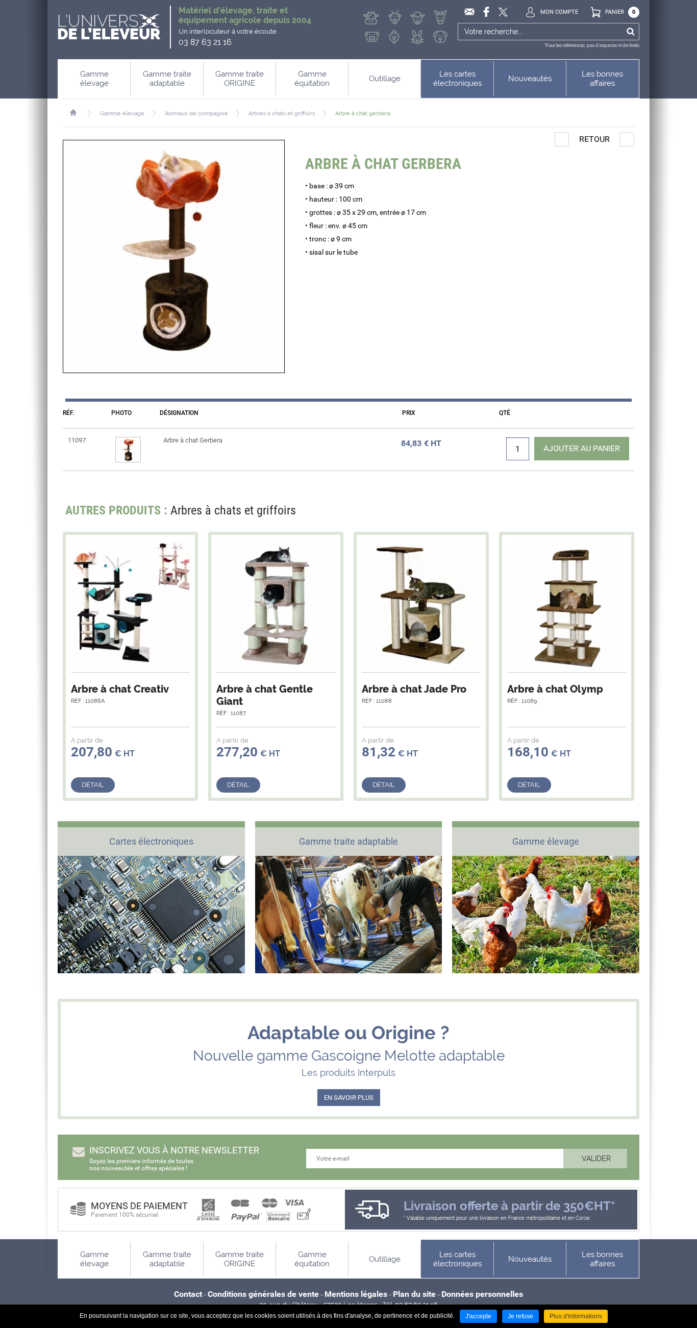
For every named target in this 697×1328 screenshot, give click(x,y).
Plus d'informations (576, 1316)
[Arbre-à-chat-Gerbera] (173, 256)
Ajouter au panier (581, 448)
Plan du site (414, 1294)
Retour (594, 139)
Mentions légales (356, 1294)
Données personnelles (482, 1294)
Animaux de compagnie (196, 113)
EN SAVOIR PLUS (349, 1097)
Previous (601, 513)
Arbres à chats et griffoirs (281, 113)
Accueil (78, 113)
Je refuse (520, 1316)
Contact (188, 1294)
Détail (93, 785)
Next (620, 513)
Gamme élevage (122, 113)
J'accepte (478, 1316)
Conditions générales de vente (263, 1294)
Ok (630, 31)
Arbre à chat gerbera (362, 113)
